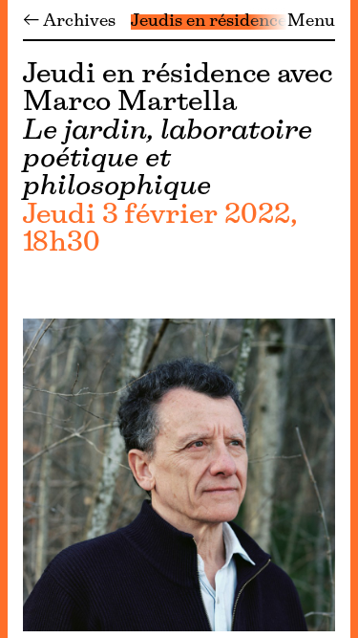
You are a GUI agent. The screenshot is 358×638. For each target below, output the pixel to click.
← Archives (69, 22)
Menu (311, 22)
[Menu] (4, 319)
